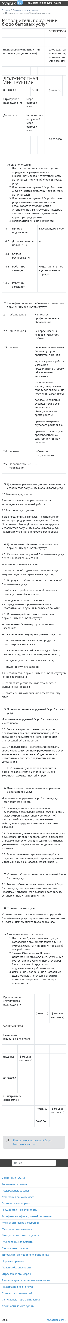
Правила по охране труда (18, 1286)
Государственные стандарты (19, 1210)
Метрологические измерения (20, 1222)
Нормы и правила (13, 1261)
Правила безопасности (16, 1267)
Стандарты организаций (17, 1293)
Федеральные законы (15, 1190)
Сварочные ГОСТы (13, 1177)
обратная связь (56, 1320)
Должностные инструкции (18, 1306)
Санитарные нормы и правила (21, 1299)
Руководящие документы (17, 1242)
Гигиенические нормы (16, 1203)
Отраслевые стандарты (16, 1274)
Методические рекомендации (20, 1235)
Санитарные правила (15, 1248)
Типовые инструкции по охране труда (25, 1254)
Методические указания (17, 1229)
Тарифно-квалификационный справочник (28, 1216)
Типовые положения (14, 1184)
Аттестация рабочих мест (18, 1197)
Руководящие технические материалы (26, 1280)
